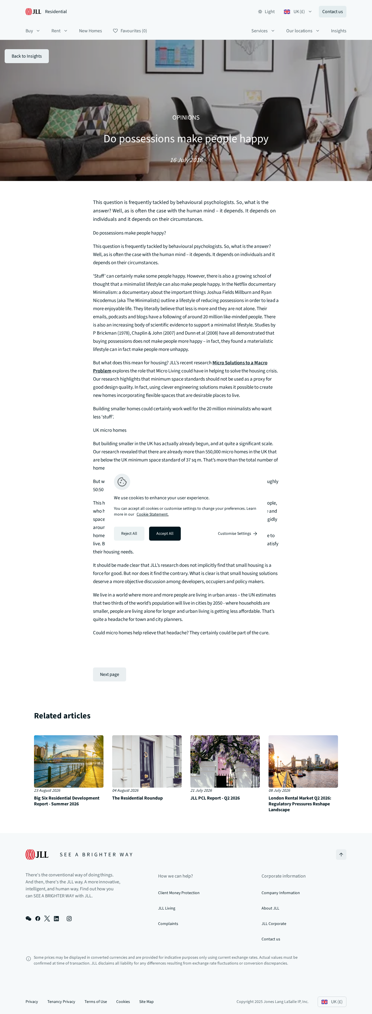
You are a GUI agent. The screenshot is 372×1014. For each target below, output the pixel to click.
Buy (29, 31)
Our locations (299, 31)
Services (259, 31)
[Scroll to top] (341, 854)
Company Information (281, 893)
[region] (186, 507)
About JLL (270, 908)
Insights (338, 31)
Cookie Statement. (153, 514)
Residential (56, 11)
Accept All (165, 534)
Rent (55, 31)
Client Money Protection (179, 893)
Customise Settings (234, 534)
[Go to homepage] (79, 854)
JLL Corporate (274, 924)
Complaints (168, 924)
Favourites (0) (134, 31)
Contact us (332, 11)
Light (270, 11)
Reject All (129, 534)
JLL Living (166, 908)
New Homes (90, 31)
